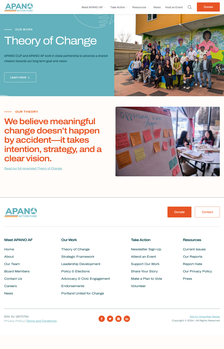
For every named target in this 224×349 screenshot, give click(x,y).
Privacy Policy (14, 320)
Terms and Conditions (41, 320)
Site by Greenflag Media (205, 316)
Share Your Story (144, 271)
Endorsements (72, 286)
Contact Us (13, 278)
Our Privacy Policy (197, 271)
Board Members (17, 271)
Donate (208, 6)
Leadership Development (80, 264)
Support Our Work (145, 264)
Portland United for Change (82, 293)
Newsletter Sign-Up (146, 249)
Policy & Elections (75, 271)
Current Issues (194, 249)
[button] (93, 9)
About (9, 256)
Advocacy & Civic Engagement (85, 278)
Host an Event (174, 7)
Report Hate (192, 264)
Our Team (12, 264)
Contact (207, 212)
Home (9, 249)
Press (187, 278)
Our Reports (192, 256)
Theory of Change (75, 249)
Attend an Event (143, 256)
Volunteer (138, 286)
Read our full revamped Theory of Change (33, 168)
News (157, 7)
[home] (19, 7)
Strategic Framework (77, 256)
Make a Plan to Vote (146, 278)
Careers (10, 286)
